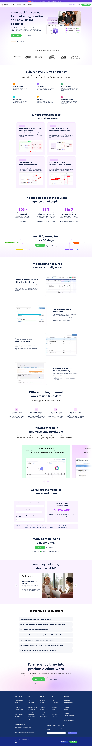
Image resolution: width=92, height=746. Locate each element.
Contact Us (54, 716)
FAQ (53, 700)
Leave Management (32, 714)
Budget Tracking (31, 705)
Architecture (42, 700)
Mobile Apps (17, 716)
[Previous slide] (44, 481)
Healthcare (42, 714)
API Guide (54, 712)
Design (41, 705)
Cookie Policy (24, 743)
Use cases (54, 705)
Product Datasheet (19, 700)
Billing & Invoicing (31, 709)
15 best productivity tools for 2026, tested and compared (25, 732)
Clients (16, 712)
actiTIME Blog (67, 700)
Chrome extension (19, 714)
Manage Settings (64, 741)
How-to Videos (55, 702)
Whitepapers (67, 705)
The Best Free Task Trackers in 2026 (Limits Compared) (24, 730)
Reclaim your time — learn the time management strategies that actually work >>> (47, 1)
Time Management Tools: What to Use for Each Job (24, 727)
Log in (79, 4)
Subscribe (72, 732)
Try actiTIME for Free (86, 4)
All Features (17, 702)
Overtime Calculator (68, 702)
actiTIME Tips (54, 709)
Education (42, 709)
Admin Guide (54, 714)
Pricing (24, 4)
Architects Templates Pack (69, 715)
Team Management (31, 712)
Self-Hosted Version (19, 709)
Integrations (30, 719)
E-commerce (42, 707)
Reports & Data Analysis (32, 707)
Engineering (42, 712)
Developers (42, 719)
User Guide (54, 707)
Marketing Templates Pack (69, 718)
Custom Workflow (31, 716)
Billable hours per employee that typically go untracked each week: (29, 516)
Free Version (17, 707)
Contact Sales (72, 4)
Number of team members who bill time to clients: (28, 503)
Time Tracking (30, 700)
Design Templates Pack (69, 720)
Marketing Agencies (44, 716)
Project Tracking (31, 702)
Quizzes (66, 709)
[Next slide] (48, 481)
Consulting (42, 702)
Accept (73, 741)
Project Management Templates (68, 712)
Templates (66, 707)
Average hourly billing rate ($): (23, 509)
